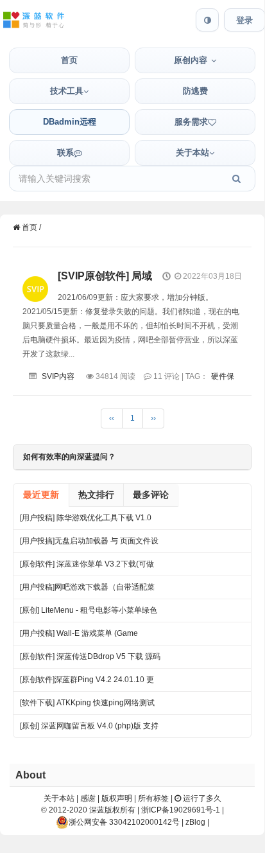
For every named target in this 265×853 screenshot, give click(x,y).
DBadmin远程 (69, 122)
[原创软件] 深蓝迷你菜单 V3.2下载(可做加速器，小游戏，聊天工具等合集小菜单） (87, 567)
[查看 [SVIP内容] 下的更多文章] (35, 278)
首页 (69, 60)
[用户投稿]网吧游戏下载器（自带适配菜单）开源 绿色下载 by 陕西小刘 (87, 591)
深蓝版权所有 (112, 809)
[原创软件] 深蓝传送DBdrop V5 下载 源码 (90, 656)
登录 (244, 20)
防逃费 (195, 91)
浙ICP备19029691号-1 (180, 809)
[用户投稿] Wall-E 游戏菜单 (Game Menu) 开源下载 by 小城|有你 (79, 637)
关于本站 (192, 152)
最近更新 (41, 494)
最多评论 (151, 494)
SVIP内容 (58, 376)
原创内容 (190, 60)
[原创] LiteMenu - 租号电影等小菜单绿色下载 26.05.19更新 (88, 614)
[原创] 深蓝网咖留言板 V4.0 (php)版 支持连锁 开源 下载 (89, 729)
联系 (65, 152)
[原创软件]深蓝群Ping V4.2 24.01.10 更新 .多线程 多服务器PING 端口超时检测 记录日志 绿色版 (87, 683)
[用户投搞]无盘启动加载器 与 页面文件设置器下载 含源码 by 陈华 (89, 544)
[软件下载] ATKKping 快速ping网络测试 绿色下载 (87, 706)
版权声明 (116, 798)
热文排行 (96, 494)
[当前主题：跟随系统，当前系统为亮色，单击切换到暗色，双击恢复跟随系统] (207, 19)
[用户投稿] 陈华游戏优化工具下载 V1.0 (85, 517)
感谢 (88, 798)
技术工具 (66, 91)
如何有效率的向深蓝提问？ (69, 456)
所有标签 (153, 798)
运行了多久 (201, 798)
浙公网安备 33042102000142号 (124, 822)
